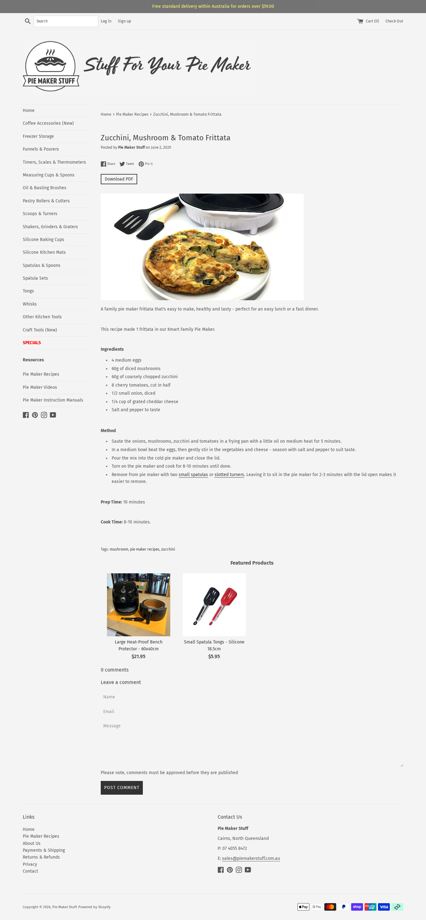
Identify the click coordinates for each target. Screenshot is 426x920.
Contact (30, 871)
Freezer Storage (38, 136)
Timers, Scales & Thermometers (54, 162)
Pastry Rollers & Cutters (46, 201)
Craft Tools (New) (40, 330)
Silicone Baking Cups (43, 239)
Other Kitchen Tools (42, 317)
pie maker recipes (144, 549)
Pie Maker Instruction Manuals (53, 400)
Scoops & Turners (40, 213)
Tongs (28, 291)
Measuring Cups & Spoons (49, 175)
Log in (106, 21)
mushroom (119, 549)
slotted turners (229, 474)
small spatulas (193, 474)
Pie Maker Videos (40, 387)
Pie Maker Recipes (41, 374)
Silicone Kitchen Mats (44, 252)
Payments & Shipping (44, 850)
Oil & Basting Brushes (44, 187)
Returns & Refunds (41, 857)
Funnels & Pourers (41, 149)
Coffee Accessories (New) (48, 123)
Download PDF (119, 179)
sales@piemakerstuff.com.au (251, 858)
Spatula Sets (35, 278)
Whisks (30, 304)
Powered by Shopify (94, 907)
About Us (32, 843)
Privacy (30, 864)
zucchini (168, 549)
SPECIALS (32, 342)
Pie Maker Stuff (64, 907)
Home (29, 110)
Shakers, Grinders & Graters (50, 226)
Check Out (394, 21)
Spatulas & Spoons (42, 265)
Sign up (124, 21)
